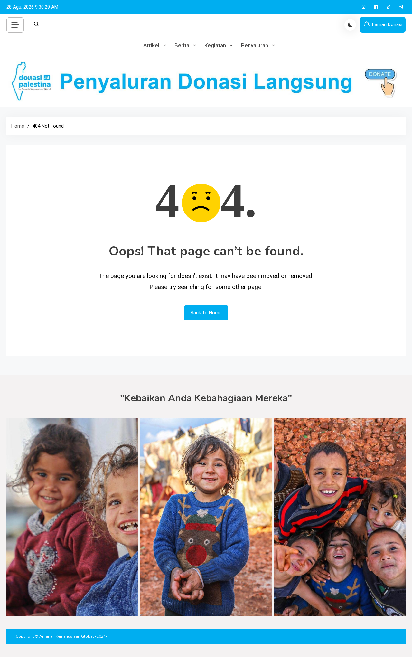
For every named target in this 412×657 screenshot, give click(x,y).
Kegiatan (215, 45)
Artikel (151, 45)
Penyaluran (254, 45)
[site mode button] (350, 25)
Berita (181, 45)
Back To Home (206, 313)
